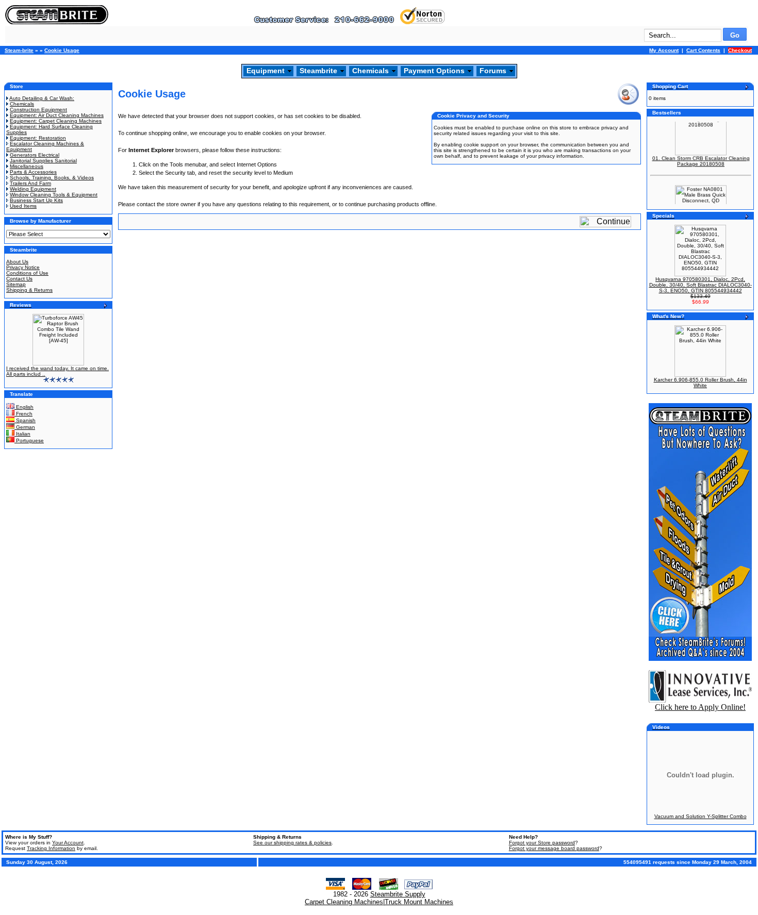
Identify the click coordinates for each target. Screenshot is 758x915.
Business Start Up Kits (36, 200)
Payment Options (434, 70)
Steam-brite (19, 50)
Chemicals (370, 70)
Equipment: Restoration (38, 138)
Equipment (265, 70)
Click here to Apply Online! (700, 707)
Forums (493, 70)
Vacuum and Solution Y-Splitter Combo (700, 816)
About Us (17, 261)
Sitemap (16, 284)
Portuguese (29, 440)
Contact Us (19, 278)
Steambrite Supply (397, 894)
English (24, 407)
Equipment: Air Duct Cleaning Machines (57, 115)
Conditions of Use (27, 273)
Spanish (25, 420)
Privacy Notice (23, 267)
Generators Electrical (34, 155)
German (24, 427)
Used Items (23, 206)
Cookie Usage (61, 50)
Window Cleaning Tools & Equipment (53, 194)
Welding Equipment (33, 189)
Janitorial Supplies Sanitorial (43, 160)
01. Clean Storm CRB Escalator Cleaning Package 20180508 (701, 156)
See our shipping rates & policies (292, 842)
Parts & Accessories (33, 172)
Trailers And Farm (30, 183)
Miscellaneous (26, 166)
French (23, 414)
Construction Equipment (38, 109)
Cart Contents (703, 50)
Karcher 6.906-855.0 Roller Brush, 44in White (700, 382)
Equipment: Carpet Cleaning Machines (56, 121)
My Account (664, 50)
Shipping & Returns (29, 290)
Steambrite (318, 70)
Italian (22, 434)
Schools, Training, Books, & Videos (52, 177)
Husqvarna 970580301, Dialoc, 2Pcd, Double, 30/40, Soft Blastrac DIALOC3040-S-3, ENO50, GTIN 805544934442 (700, 284)
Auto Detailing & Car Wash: (41, 98)
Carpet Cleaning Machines (344, 902)
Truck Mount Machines (419, 902)
